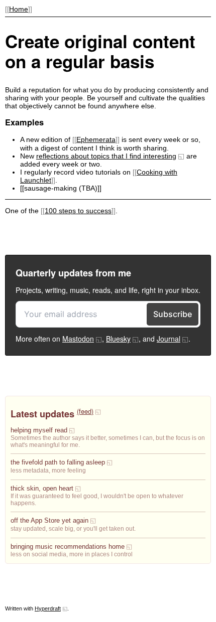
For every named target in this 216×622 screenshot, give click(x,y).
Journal (168, 339)
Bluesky (118, 339)
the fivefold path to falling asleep (58, 462)
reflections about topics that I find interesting (106, 156)
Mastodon (78, 339)
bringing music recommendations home (68, 546)
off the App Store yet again (49, 520)
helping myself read (39, 430)
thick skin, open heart (42, 488)
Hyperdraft (48, 608)
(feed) (85, 411)
